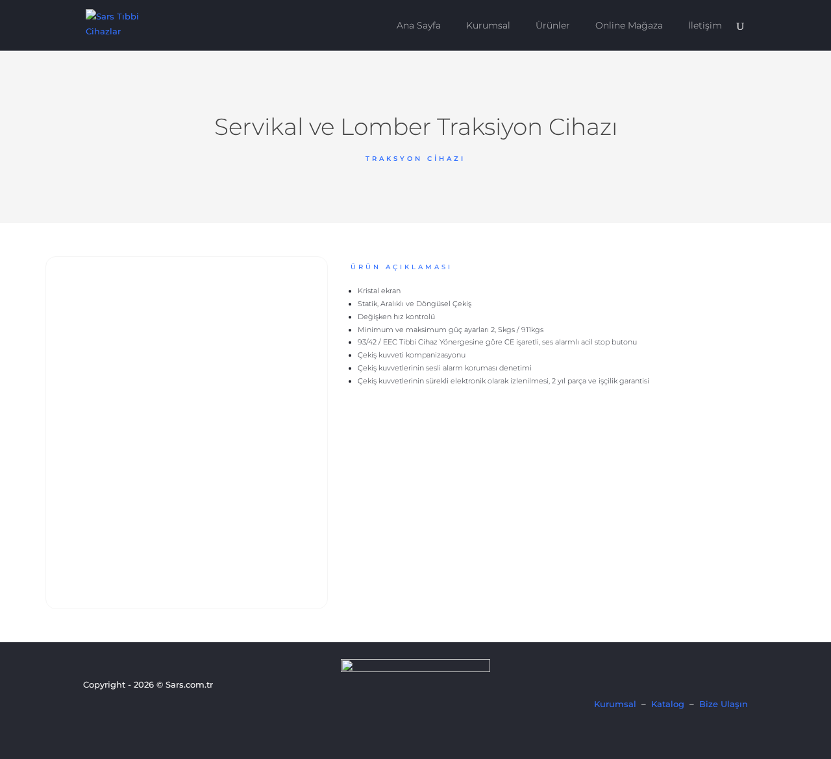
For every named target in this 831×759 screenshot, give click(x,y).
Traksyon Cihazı (415, 158)
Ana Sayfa (419, 26)
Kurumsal (488, 26)
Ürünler (553, 26)
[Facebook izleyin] (91, 709)
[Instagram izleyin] (135, 709)
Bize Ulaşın (723, 704)
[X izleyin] (113, 709)
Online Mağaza (629, 26)
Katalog (667, 704)
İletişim (705, 26)
